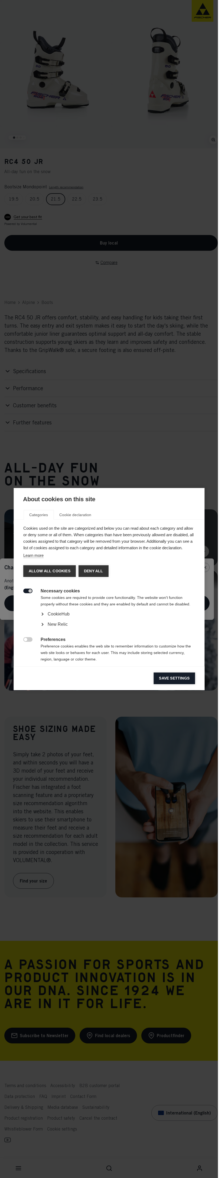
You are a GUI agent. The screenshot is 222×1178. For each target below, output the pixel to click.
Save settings (174, 678)
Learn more (33, 555)
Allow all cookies (49, 571)
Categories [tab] (38, 515)
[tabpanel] (109, 629)
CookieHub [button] (58, 614)
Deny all (93, 571)
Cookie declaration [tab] (75, 515)
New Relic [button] (57, 624)
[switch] (25, 590)
